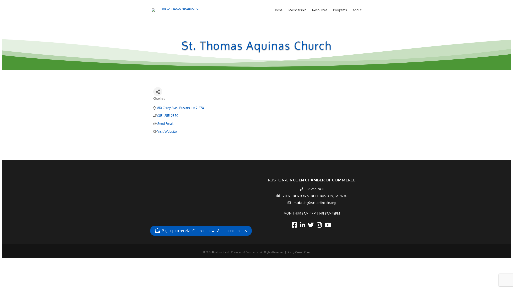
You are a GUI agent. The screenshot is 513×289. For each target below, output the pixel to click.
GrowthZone (302, 252)
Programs (340, 10)
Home (278, 10)
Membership (297, 10)
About (357, 10)
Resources (319, 10)
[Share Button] (157, 91)
